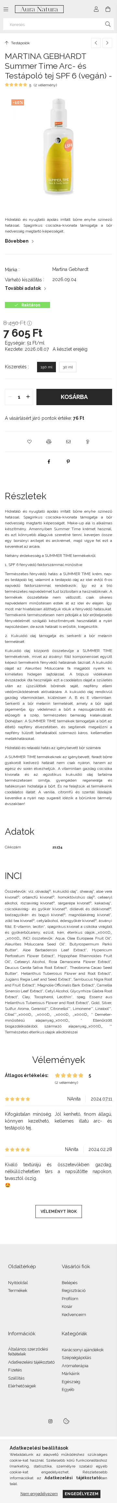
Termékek (17, 1290)
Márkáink (71, 1373)
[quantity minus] (10, 397)
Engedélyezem (81, 1493)
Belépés (69, 1282)
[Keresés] (108, 24)
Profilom (70, 1298)
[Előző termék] (96, 43)
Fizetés (15, 1370)
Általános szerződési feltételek (28, 1352)
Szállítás (16, 1378)
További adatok (23, 288)
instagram (50, 1421)
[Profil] (96, 9)
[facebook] (48, 461)
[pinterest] (68, 461)
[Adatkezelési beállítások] (66, 1421)
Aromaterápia (75, 1365)
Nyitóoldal (18, 1282)
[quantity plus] (28, 397)
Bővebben (17, 241)
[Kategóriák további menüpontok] (6, 9)
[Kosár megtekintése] (108, 9)
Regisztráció (73, 1290)
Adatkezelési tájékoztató (31, 1362)
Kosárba (74, 396)
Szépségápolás (76, 1357)
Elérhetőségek (22, 1385)
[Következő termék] (107, 43)
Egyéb (68, 1389)
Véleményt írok (59, 1211)
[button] (29, 442)
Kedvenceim (74, 1314)
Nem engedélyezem (39, 1493)
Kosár (67, 1306)
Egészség (71, 1381)
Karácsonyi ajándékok (83, 1349)
